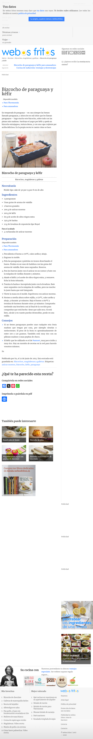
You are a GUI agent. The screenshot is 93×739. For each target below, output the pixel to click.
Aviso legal (65, 700)
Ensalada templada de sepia (44, 719)
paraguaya (35, 364)
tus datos (40, 11)
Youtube (71, 52)
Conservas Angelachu (62, 682)
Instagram (63, 52)
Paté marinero (39, 716)
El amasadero (51, 682)
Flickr (83, 52)
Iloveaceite (29, 682)
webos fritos (28, 52)
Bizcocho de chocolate (12, 697)
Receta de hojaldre (11, 704)
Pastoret (36, 340)
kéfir (27, 364)
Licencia (64, 724)
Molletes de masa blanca (13, 717)
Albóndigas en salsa (12, 708)
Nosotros (64, 696)
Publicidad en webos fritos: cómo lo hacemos (68, 717)
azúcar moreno (8, 364)
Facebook (67, 52)
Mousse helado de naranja (43, 712)
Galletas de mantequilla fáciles (16, 701)
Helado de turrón (40, 703)
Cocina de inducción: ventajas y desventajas (36, 68)
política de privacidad (27, 13)
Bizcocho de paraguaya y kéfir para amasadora (35, 65)
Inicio (4, 58)
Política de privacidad (68, 704)
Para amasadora (11, 106)
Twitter (75, 52)
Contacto (64, 728)
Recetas (10, 58)
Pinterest (79, 52)
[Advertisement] (47, 81)
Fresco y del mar (40, 682)
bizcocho (20, 364)
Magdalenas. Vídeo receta (14, 724)
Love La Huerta (73, 682)
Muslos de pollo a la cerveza (15, 727)
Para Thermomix (11, 103)
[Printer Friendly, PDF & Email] (4, 401)
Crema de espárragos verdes (15, 720)
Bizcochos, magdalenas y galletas (26, 58)
